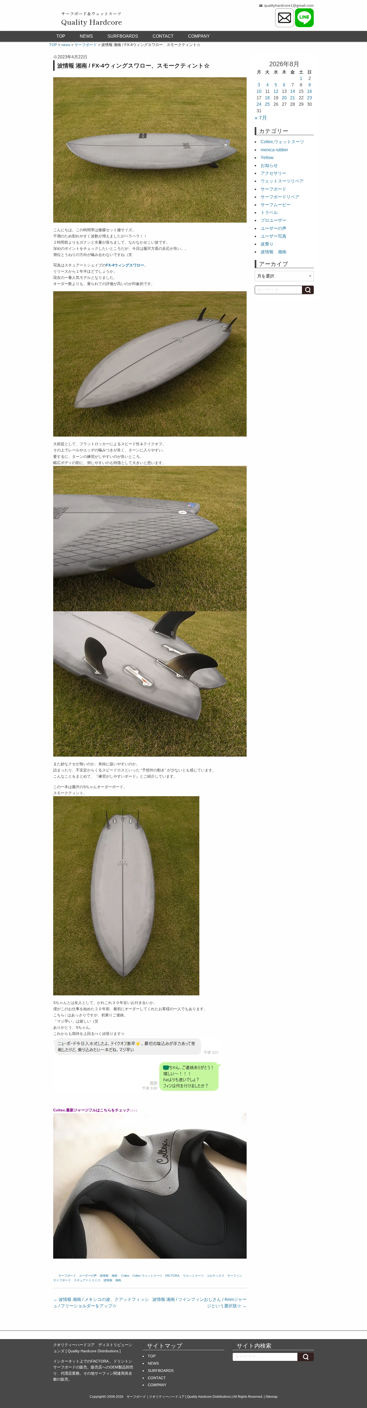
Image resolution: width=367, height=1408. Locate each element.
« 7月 (261, 118)
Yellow (267, 157)
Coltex (125, 1275)
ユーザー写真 (273, 236)
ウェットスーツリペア (282, 181)
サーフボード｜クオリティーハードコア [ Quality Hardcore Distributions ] (179, 1397)
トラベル (269, 212)
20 (284, 98)
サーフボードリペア (280, 197)
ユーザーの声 (88, 1275)
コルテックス (215, 1275)
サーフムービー (276, 204)
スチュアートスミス (87, 1280)
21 (292, 98)
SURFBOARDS (122, 36)
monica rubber (274, 150)
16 (309, 91)
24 (259, 104)
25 (267, 104)
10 (259, 91)
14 (292, 91)
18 (267, 98)
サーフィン (234, 1275)
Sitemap (271, 1397)
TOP (60, 36)
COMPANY (199, 36)
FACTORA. (172, 1275)
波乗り (267, 244)
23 (309, 98)
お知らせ (269, 165)
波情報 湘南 (108, 1275)
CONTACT (163, 36)
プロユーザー (273, 220)
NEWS (86, 36)
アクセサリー (273, 173)
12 (276, 91)
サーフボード (67, 1275)
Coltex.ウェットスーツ (147, 1275)
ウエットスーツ (193, 1275)
